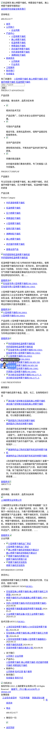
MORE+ (29, 586)
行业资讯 (15, 64)
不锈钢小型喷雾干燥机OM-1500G (21, 372)
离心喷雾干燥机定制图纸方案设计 (21, 553)
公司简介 (10, 27)
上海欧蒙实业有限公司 (11, 500)
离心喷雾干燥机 (18, 39)
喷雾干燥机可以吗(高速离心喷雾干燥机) (24, 598)
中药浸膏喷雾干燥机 (20, 52)
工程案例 (10, 67)
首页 (8, 24)
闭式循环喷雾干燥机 (20, 49)
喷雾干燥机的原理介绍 (16, 559)
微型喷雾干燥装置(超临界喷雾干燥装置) (24, 609)
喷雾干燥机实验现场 (15, 565)
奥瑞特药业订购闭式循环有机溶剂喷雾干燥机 (26, 456)
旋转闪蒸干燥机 (13, 229)
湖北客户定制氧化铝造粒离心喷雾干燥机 (24, 404)
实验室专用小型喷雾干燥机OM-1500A (18, 287)
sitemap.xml (6, 692)
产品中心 (10, 33)
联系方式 (19, 678)
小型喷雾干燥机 (18, 36)
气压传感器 (24, 698)
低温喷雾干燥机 (18, 43)
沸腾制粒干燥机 (18, 55)
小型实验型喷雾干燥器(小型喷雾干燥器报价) (26, 639)
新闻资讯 (10, 58)
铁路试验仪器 (38, 698)
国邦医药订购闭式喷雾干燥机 (19, 424)
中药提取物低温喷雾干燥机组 (14, 258)
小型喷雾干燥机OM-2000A (13, 316)
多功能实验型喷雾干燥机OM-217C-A (22, 378)
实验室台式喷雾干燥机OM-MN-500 (22, 365)
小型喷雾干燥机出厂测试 (17, 547)
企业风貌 (15, 30)
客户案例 (28, 672)
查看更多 (5, 280)
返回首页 (5, 9)
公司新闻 (15, 61)
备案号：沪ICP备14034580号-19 (25, 689)
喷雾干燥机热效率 (14, 645)
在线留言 (13, 9)
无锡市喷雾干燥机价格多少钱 (19, 648)
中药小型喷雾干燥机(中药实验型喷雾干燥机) (26, 603)
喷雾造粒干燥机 (18, 46)
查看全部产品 (12, 249)
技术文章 (19, 672)
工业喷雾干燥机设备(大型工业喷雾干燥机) (25, 614)
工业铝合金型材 (9, 698)
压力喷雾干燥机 (13, 213)
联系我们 (21, 9)
